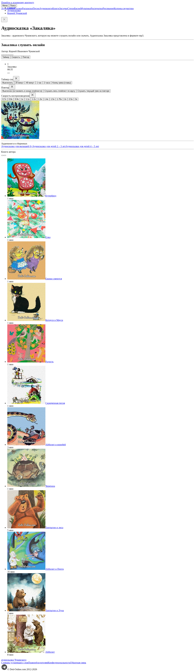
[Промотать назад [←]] (5, 54)
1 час (39, 83)
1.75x (59, 99)
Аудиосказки (8, 8)
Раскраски (27, 8)
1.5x (53, 99)
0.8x (10, 99)
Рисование (108, 8)
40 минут (30, 83)
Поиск (13, 5)
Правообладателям (38, 662)
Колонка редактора (124, 8)
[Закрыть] (4, 19)
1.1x (28, 99)
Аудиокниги (45, 8)
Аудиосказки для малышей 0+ (16, 146)
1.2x (34, 99)
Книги (55, 8)
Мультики (85, 8)
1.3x (40, 99)
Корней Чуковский (17, 13)
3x (76, 99)
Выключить (7, 83)
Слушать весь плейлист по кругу (59, 91)
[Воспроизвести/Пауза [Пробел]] (7, 54)
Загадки (63, 8)
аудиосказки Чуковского (13, 660)
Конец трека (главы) (61, 83)
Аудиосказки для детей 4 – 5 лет (82, 146)
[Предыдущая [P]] (2, 54)
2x (65, 99)
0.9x (17, 99)
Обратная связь (78, 662)
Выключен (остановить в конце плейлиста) (22, 91)
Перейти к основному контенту (17, 2)
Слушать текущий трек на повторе (93, 91)
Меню (5, 5)
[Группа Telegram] (4, 669)
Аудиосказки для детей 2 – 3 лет (49, 146)
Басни (77, 8)
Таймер (5, 57)
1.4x (46, 99)
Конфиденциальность (59, 662)
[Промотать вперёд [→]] (10, 54)
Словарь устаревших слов (14, 662)
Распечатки (97, 8)
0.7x (4, 99)
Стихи (70, 8)
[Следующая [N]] (12, 54)
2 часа (47, 83)
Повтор (26, 57)
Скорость (16, 57)
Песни (36, 8)
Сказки (18, 8)
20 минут (19, 83)
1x (22, 99)
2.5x (71, 99)
